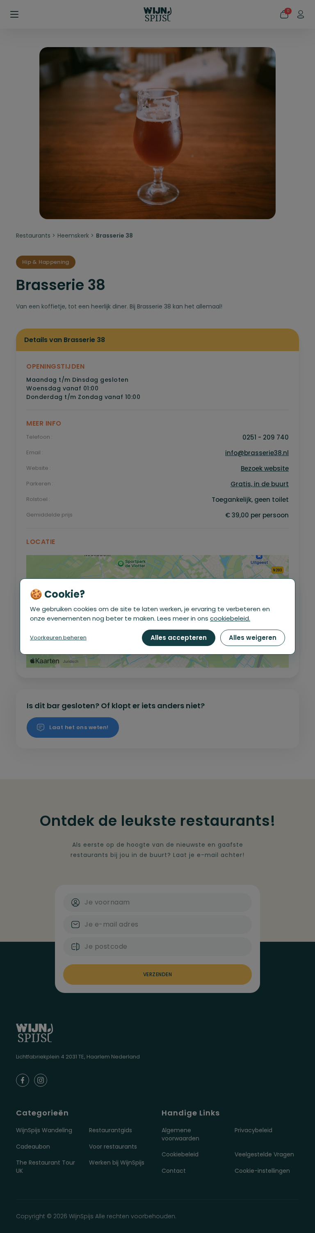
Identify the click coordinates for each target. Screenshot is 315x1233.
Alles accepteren (179, 637)
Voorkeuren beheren (58, 637)
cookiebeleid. (230, 618)
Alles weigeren (252, 637)
